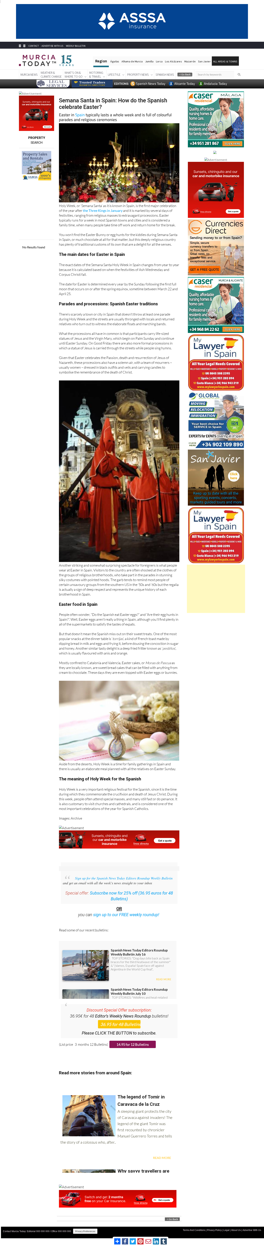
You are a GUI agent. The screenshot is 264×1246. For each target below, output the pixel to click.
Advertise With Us (252, 1230)
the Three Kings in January (103, 210)
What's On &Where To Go (74, 74)
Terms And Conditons (194, 1230)
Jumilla (149, 61)
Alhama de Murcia (132, 61)
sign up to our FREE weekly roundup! (126, 914)
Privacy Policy (214, 1230)
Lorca (159, 61)
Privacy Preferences (85, 1231)
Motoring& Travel (96, 74)
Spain (80, 115)
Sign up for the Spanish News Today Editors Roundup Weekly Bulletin (124, 878)
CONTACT (33, 46)
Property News (138, 74)
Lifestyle (114, 74)
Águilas (114, 61)
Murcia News (29, 74)
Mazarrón (190, 61)
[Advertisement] (216, 589)
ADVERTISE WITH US (52, 46)
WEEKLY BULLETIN (75, 46)
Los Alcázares (173, 61)
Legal (226, 1230)
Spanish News (165, 74)
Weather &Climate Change (51, 74)
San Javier (204, 61)
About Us (236, 1230)
